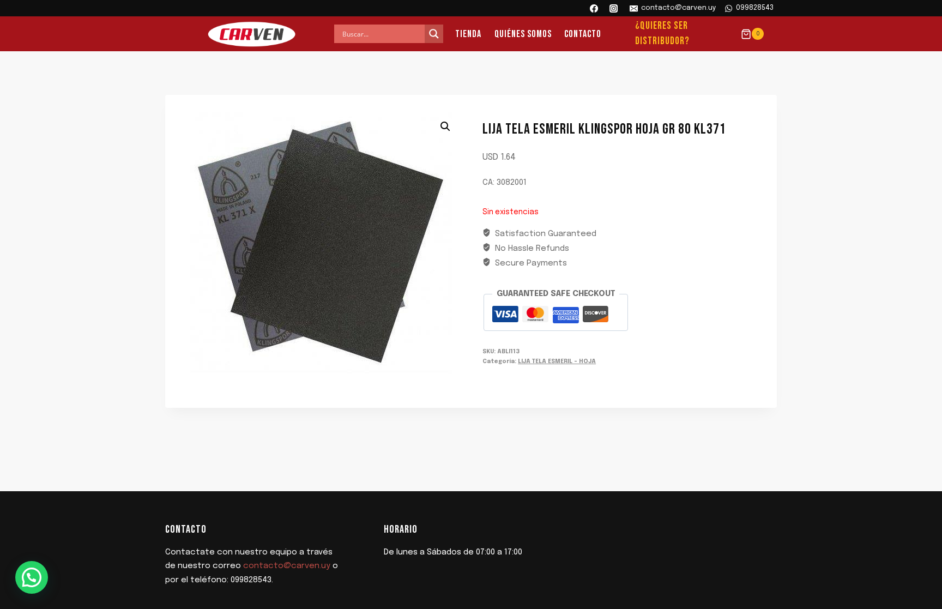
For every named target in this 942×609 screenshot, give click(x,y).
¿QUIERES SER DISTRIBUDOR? (662, 34)
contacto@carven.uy (286, 566)
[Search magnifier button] (434, 34)
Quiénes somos (523, 34)
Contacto (582, 34)
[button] (445, 126)
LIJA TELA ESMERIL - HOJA (557, 361)
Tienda (468, 34)
